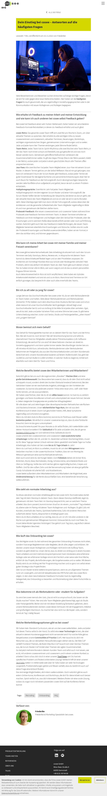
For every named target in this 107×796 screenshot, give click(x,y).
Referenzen (10, 761)
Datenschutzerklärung (10, 793)
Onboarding (44, 695)
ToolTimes (62, 656)
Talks (7, 770)
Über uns (9, 766)
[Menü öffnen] (103, 3)
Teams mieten (11, 756)
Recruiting (30, 695)
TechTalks (20, 662)
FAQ (56, 695)
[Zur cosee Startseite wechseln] (10, 5)
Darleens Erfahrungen (25, 432)
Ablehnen (100, 780)
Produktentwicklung (15, 751)
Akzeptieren (85, 780)
